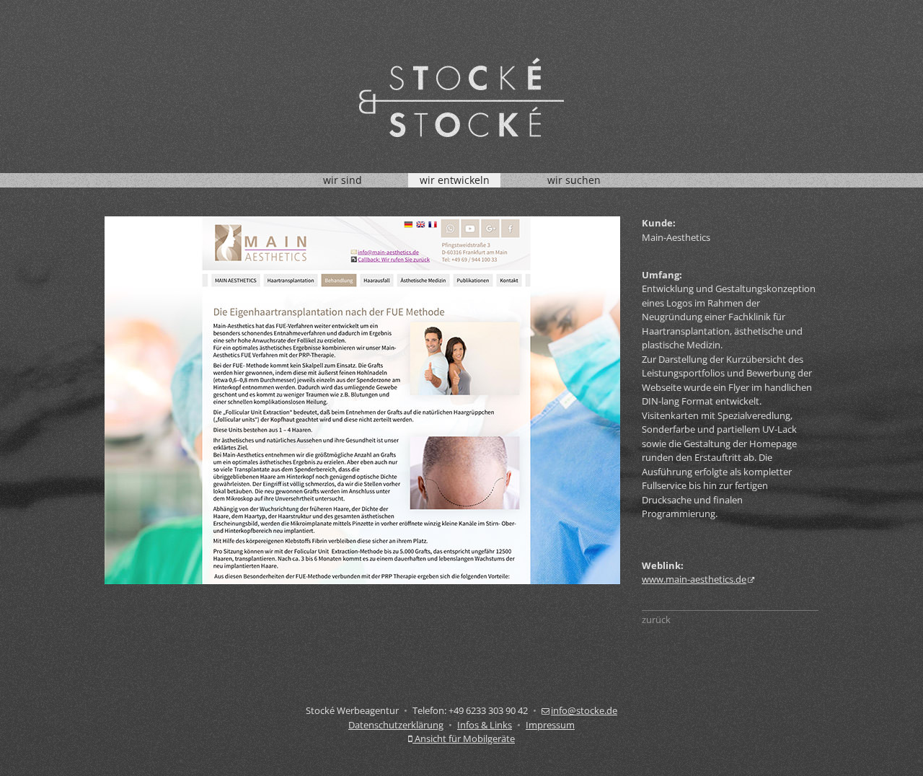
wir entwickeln (455, 180)
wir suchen (574, 180)
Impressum (550, 724)
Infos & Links (484, 724)
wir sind (342, 180)
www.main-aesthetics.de (694, 579)
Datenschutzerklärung (395, 724)
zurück (656, 619)
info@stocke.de (584, 710)
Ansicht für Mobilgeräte (463, 738)
